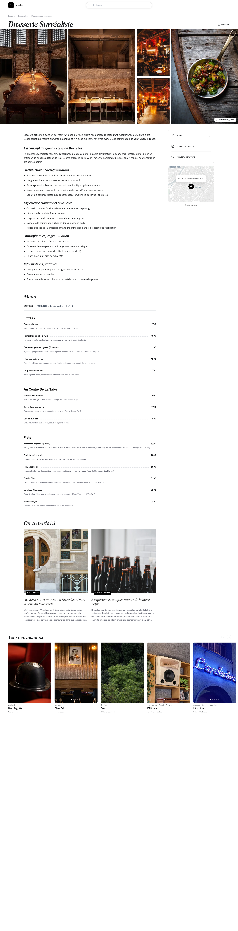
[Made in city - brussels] (11, 5)
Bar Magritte (15, 708)
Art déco (48, 16)
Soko (103, 708)
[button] (191, 186)
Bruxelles (11, 16)
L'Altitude (152, 708)
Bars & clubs (23, 16)
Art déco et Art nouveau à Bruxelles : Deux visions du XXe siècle (54, 601)
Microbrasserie (37, 16)
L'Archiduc (199, 708)
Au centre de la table (50, 306)
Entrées (28, 306)
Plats (69, 306)
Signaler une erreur (191, 205)
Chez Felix (60, 708)
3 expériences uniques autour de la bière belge (120, 601)
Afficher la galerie (226, 120)
